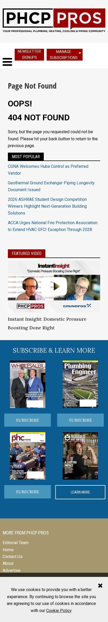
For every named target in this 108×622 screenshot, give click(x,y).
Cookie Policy (58, 610)
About (8, 563)
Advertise (11, 570)
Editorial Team (16, 542)
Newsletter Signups (29, 54)
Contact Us (13, 556)
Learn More (80, 492)
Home (8, 549)
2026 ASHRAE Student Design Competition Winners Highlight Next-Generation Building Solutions (47, 206)
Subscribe (27, 420)
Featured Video (26, 253)
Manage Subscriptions (64, 55)
